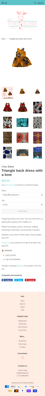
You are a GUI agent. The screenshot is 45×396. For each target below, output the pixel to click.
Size (3, 200)
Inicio (3, 39)
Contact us (6, 242)
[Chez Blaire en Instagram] (22, 358)
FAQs (22, 310)
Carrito (40, 3)
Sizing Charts (22, 341)
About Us (22, 304)
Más (5, 3)
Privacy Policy (22, 330)
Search (22, 301)
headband (20, 266)
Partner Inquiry (22, 344)
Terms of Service (22, 327)
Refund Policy (22, 324)
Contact (22, 307)
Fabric (4, 190)
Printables (22, 347)
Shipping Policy (22, 321)
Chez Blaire (30, 383)
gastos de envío (9, 185)
